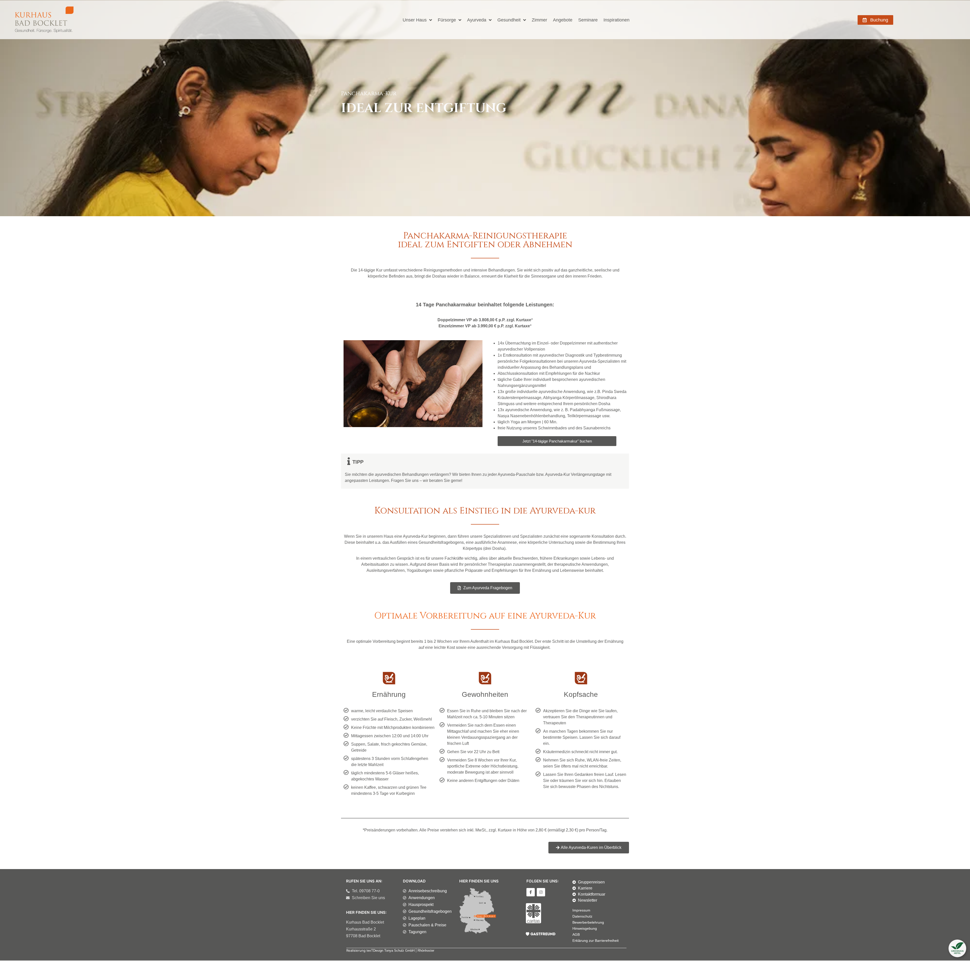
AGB (576, 934)
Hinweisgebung (584, 928)
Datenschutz (582, 916)
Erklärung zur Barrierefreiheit (595, 941)
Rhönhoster (426, 950)
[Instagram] (541, 892)
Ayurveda (476, 19)
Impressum (581, 910)
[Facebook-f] (530, 892)
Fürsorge (447, 19)
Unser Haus (415, 19)
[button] (957, 948)
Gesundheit (509, 19)
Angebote (562, 19)
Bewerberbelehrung (588, 922)
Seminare (588, 19)
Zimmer (539, 19)
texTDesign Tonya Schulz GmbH (391, 950)
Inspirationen (616, 19)
